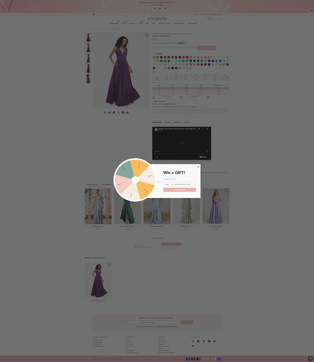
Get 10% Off (179, 190)
